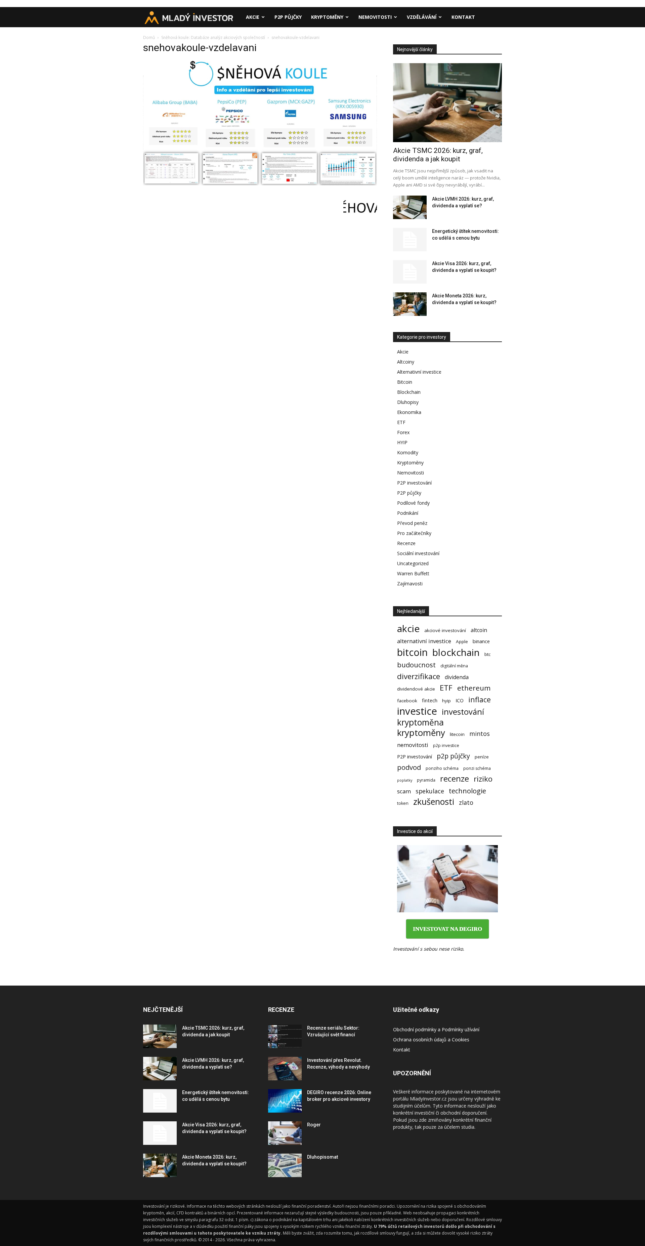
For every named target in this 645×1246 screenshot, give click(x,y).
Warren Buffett (413, 573)
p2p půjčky (453, 755)
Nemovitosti (375, 17)
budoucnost (416, 664)
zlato (466, 802)
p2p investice (446, 745)
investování (463, 711)
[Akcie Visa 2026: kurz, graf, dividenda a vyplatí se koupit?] (410, 272)
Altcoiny (405, 362)
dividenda (457, 677)
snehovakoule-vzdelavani (200, 47)
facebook (407, 701)
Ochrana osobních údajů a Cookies (431, 1039)
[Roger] (285, 1133)
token (402, 803)
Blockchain (409, 392)
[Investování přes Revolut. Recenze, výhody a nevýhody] (285, 1068)
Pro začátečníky (414, 533)
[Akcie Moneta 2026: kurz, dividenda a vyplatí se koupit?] (410, 304)
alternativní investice (424, 641)
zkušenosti (433, 801)
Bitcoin (404, 382)
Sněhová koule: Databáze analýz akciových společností (213, 37)
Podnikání (407, 513)
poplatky (404, 780)
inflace (479, 699)
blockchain (456, 652)
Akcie (252, 17)
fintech (429, 700)
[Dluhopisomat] (285, 1165)
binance (481, 641)
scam (404, 791)
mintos (479, 733)
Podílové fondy (413, 503)
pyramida (426, 780)
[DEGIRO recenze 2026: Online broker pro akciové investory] (285, 1101)
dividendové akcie (416, 689)
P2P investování (414, 483)
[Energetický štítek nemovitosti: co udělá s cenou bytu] (410, 239)
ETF (401, 422)
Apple (462, 641)
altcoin (479, 630)
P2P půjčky (288, 17)
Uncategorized (413, 563)
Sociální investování (418, 553)
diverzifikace (418, 676)
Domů (149, 37)
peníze (482, 757)
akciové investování (445, 630)
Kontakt (463, 17)
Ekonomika (409, 412)
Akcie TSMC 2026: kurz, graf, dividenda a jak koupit (438, 155)
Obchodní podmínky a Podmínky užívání (436, 1029)
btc (487, 654)
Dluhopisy (408, 402)
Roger (314, 1124)
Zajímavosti (410, 583)
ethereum (473, 688)
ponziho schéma (442, 768)
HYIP (402, 442)
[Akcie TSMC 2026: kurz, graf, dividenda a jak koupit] (447, 102)
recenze (454, 778)
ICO (460, 700)
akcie (408, 628)
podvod (409, 767)
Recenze (406, 543)
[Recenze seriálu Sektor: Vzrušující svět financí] (285, 1036)
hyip (446, 701)
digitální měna (454, 666)
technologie (467, 790)
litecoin (457, 734)
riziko (483, 778)
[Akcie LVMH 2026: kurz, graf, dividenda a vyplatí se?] (410, 207)
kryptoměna (420, 722)
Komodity (407, 452)
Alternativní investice (419, 372)
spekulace (430, 791)
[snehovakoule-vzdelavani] (260, 183)
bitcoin (412, 652)
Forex (403, 432)
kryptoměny (421, 732)
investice (417, 711)
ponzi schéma (477, 768)
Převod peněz (412, 523)
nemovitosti (412, 744)
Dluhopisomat (322, 1157)
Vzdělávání (421, 17)
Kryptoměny (327, 17)
